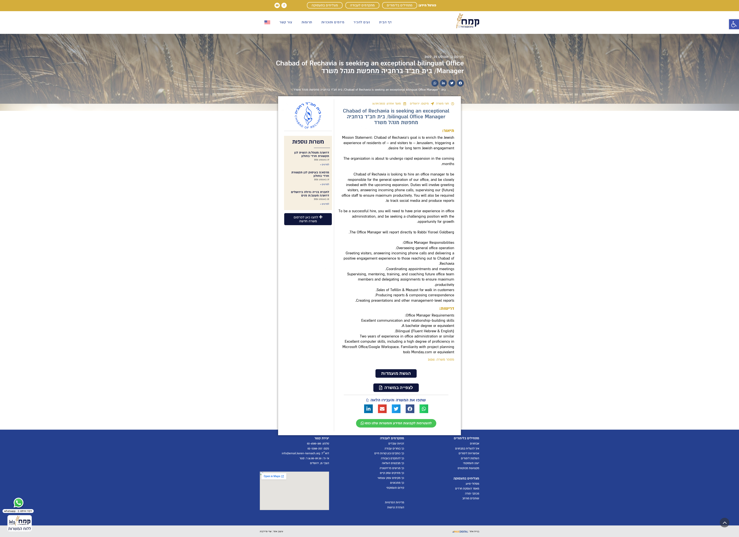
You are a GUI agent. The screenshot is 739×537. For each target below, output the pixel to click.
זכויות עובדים (396, 443)
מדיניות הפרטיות (394, 502)
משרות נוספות (308, 141)
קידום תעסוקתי (395, 487)
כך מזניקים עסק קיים (392, 473)
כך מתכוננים (397, 482)
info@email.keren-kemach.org (301, 453)
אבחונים (474, 443)
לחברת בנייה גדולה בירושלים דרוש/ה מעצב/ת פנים (310, 193)
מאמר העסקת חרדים (467, 488)
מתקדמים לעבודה (362, 5)
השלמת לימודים (470, 458)
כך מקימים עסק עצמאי (391, 478)
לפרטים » (324, 164)
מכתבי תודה (472, 493)
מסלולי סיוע (472, 483)
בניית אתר (474, 531)
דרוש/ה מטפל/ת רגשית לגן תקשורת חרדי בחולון (311, 154)
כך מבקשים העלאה (393, 463)
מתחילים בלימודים (399, 5)
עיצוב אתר (278, 531)
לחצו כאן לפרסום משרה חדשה (306, 219)
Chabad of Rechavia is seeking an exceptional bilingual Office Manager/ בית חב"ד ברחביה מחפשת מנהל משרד (370, 67)
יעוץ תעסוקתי (471, 463)
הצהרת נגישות (395, 507)
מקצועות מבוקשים (468, 468)
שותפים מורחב (470, 498)
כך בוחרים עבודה (394, 448)
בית (443, 90)
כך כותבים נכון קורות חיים (389, 453)
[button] (734, 24)
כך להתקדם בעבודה (392, 458)
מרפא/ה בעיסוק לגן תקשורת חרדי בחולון (310, 174)
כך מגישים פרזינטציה (392, 468)
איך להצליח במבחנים (467, 448)
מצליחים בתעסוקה (325, 5)
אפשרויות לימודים (469, 453)
